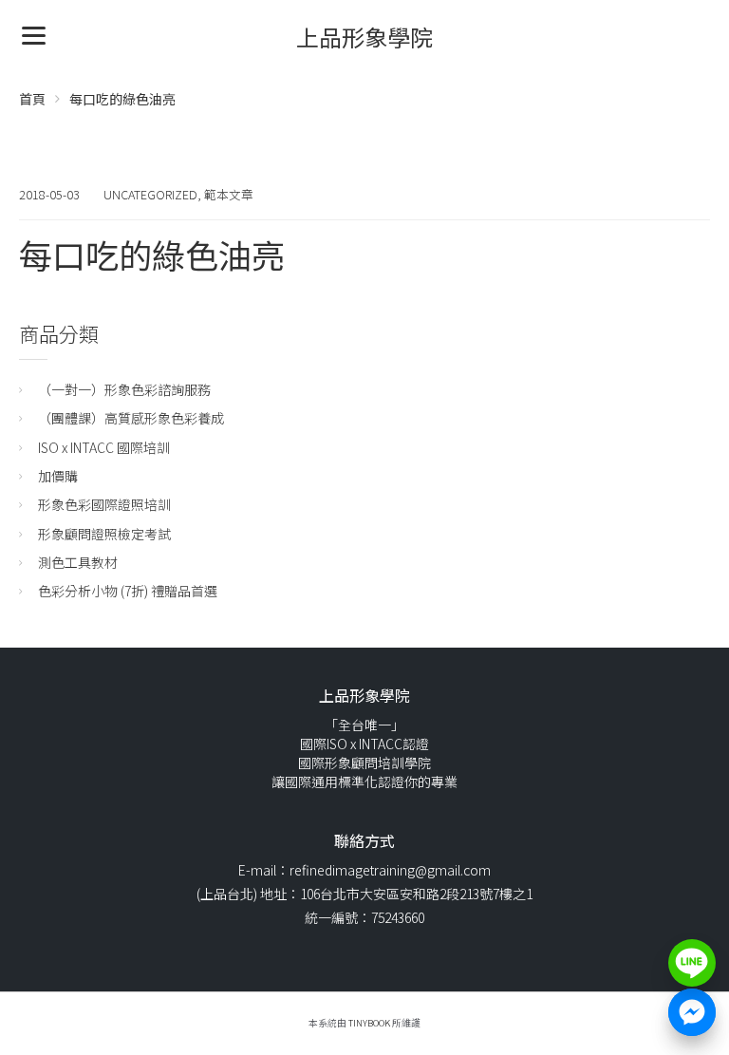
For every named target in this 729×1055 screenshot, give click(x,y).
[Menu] (34, 34)
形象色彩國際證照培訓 (104, 504)
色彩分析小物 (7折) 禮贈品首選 (127, 590)
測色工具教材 (78, 562)
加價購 (58, 475)
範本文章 (228, 194)
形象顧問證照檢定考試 (104, 533)
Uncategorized (150, 194)
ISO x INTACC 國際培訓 (104, 447)
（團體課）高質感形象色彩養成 (131, 417)
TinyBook (369, 1022)
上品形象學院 (364, 36)
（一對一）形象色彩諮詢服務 (124, 389)
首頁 (32, 98)
